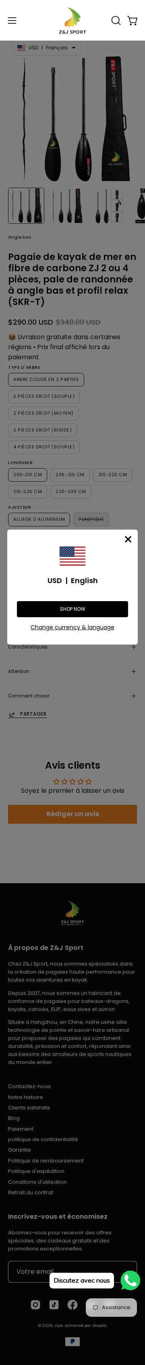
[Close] (128, 539)
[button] (115, 20)
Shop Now (72, 609)
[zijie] (72, 20)
